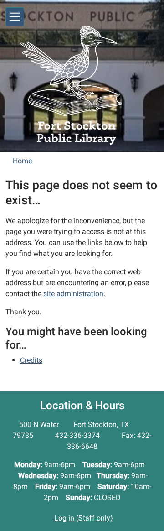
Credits (31, 360)
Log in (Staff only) (83, 518)
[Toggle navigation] (14, 16)
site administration (73, 293)
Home (22, 160)
